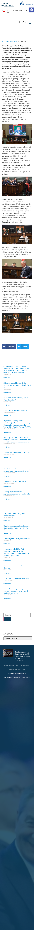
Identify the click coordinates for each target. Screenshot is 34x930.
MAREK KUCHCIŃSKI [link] (7, 4)
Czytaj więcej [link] (19, 661)
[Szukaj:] (17, 615)
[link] (31, 10)
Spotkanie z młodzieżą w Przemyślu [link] (16, 452)
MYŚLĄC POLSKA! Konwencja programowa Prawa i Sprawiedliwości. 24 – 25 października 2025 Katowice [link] (17, 440)
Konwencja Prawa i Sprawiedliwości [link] (16, 539)
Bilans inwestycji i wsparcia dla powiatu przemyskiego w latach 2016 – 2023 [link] (17, 385)
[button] (30, 23)
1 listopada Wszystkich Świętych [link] (15, 410)
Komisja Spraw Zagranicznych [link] (14, 481)
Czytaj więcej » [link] (7, 377)
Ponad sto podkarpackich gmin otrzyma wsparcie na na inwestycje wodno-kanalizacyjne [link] (15, 591)
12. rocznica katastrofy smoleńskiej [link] (16, 578)
